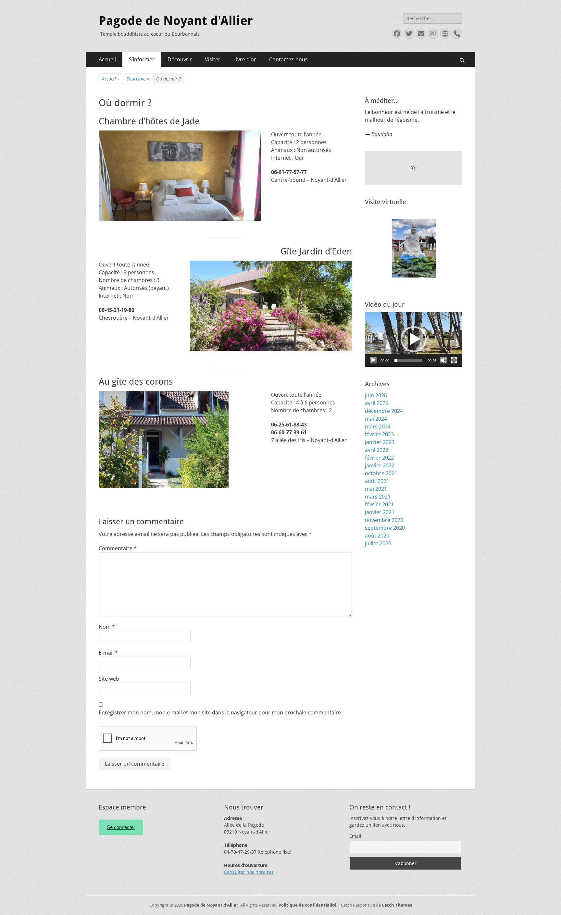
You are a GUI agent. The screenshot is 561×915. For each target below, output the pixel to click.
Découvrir (180, 59)
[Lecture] (373, 360)
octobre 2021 (381, 473)
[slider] (408, 360)
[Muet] (443, 360)
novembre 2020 (384, 520)
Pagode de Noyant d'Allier (176, 21)
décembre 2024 (384, 410)
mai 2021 (376, 488)
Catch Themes (397, 905)
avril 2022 (376, 449)
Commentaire (118, 548)
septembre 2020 (385, 527)
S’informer (142, 59)
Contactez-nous (288, 59)
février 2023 (379, 434)
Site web (109, 678)
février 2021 (379, 504)
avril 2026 (376, 403)
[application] (413, 339)
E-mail (108, 652)
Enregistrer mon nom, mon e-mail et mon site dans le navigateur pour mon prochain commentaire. (220, 712)
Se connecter (121, 827)
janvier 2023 (379, 442)
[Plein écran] (454, 360)
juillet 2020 (378, 543)
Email (355, 836)
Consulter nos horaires (249, 872)
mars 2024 (378, 426)
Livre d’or (244, 59)
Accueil (107, 59)
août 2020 (377, 535)
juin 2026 (376, 395)
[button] (414, 339)
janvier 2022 (379, 465)
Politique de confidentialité (308, 905)
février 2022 (379, 457)
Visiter (212, 59)
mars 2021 (378, 496)
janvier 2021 (379, 512)
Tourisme (138, 79)
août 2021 (377, 481)
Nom (107, 626)
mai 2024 (376, 418)
